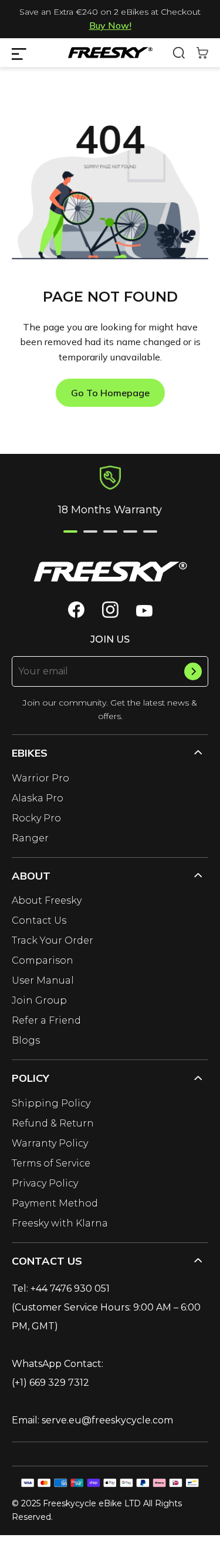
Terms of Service (51, 1163)
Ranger (30, 838)
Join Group (39, 1000)
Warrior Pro (40, 778)
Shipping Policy (51, 1103)
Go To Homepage (110, 393)
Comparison (42, 960)
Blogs (26, 1040)
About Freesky (47, 900)
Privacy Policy (45, 1183)
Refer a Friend (46, 1020)
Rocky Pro (36, 818)
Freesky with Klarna (60, 1223)
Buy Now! (110, 25)
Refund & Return (53, 1123)
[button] (70, 531)
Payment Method (55, 1203)
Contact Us (39, 920)
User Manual (43, 980)
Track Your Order (52, 940)
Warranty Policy (50, 1143)
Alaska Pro (37, 798)
